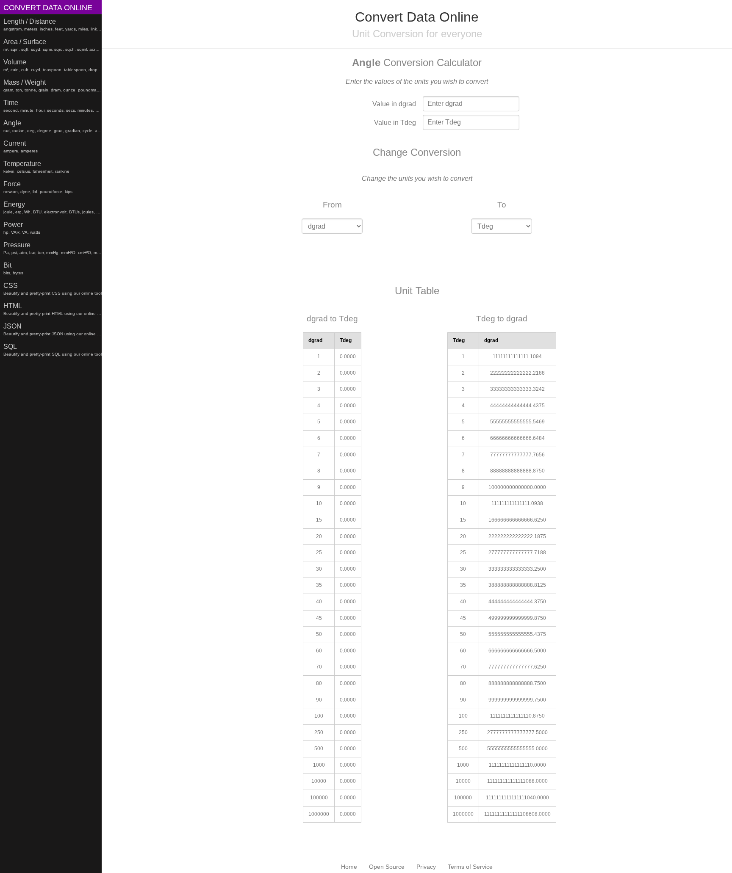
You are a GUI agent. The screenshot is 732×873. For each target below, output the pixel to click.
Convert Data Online (47, 7)
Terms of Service (470, 866)
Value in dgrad (394, 104)
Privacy (426, 866)
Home (349, 866)
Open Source (387, 866)
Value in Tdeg (395, 122)
